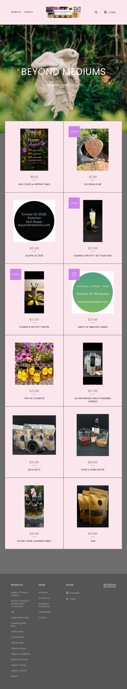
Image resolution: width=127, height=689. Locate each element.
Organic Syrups (18, 648)
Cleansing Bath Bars (18, 624)
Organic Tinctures (19, 659)
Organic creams (19, 670)
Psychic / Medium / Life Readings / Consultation (20, 604)
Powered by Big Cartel (109, 586)
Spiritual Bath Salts (20, 617)
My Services (44, 598)
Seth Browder (17, 642)
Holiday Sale (17, 631)
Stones (14, 676)
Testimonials (45, 612)
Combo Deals (17, 637)
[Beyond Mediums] (63, 12)
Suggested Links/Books (44, 605)
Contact (28, 12)
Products (16, 12)
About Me (43, 592)
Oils (13, 612)
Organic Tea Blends (20, 654)
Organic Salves (18, 665)
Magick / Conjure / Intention (20, 594)
